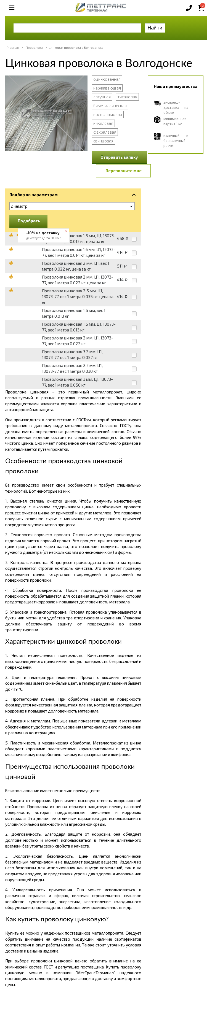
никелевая (103, 123)
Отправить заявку (119, 157)
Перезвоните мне (123, 170)
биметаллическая (110, 105)
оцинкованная (107, 79)
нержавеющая (107, 87)
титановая (127, 96)
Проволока (34, 47)
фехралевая (104, 131)
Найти (155, 27)
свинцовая (103, 140)
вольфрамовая (107, 114)
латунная (102, 96)
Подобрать (29, 220)
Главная (13, 47)
